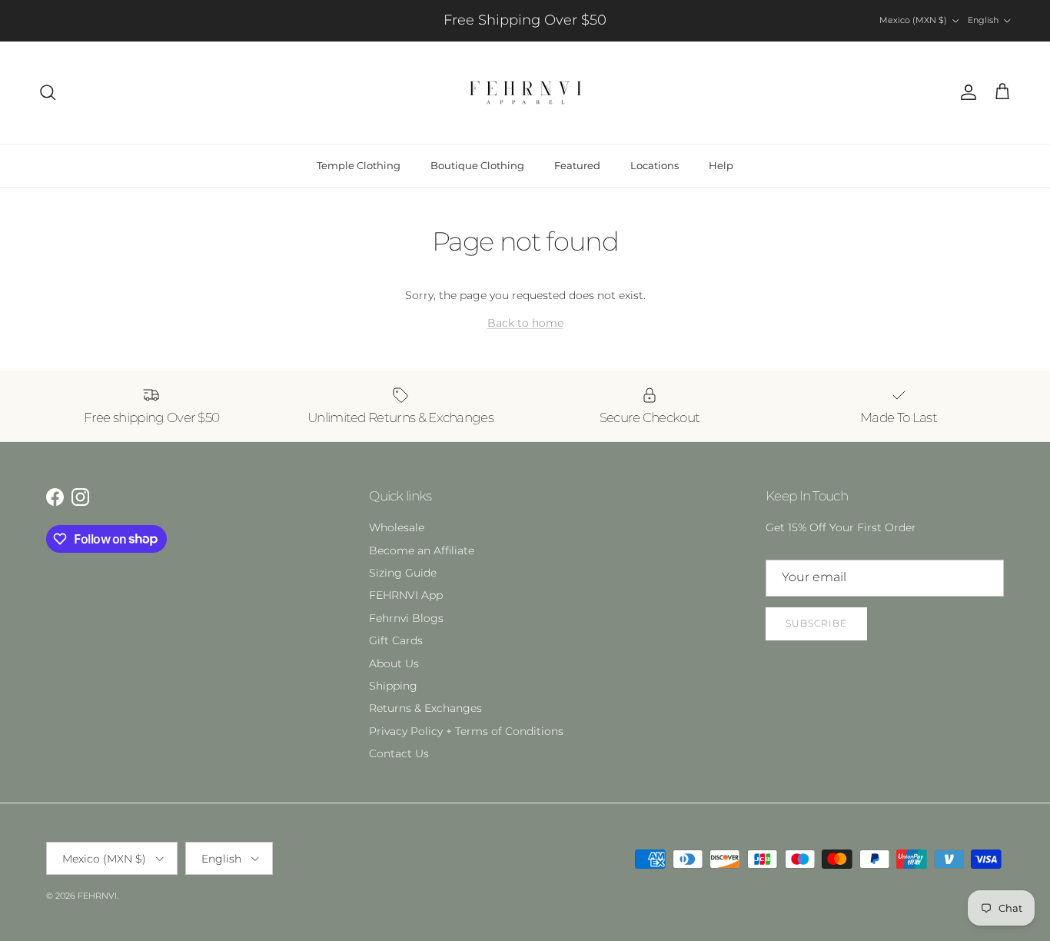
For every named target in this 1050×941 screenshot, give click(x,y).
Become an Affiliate (421, 550)
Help (721, 165)
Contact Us (399, 753)
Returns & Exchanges (425, 708)
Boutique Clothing (477, 165)
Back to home (525, 323)
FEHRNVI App (406, 595)
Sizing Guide (403, 573)
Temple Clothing (358, 165)
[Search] (47, 92)
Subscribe (816, 623)
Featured (577, 165)
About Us (394, 663)
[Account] (965, 92)
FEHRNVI (97, 895)
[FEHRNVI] (525, 92)
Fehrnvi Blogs (406, 618)
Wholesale (396, 527)
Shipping (393, 686)
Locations (654, 165)
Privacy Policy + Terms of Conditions (466, 731)
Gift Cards (396, 640)
